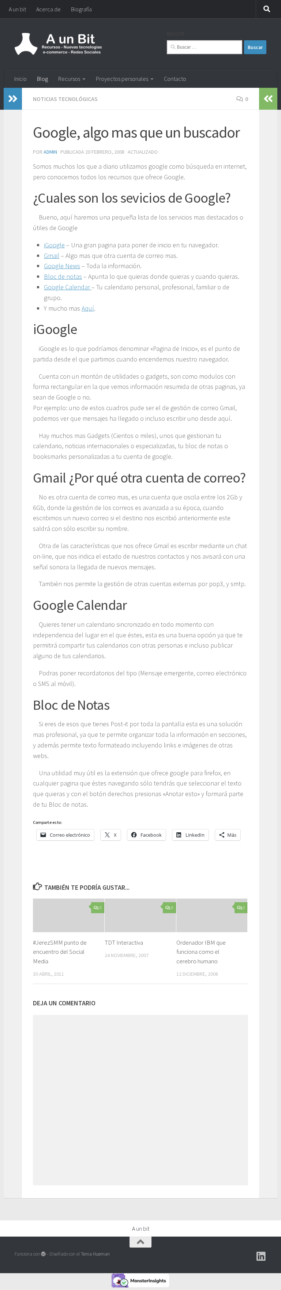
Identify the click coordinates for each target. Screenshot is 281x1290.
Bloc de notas (63, 276)
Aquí (88, 308)
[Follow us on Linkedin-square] (261, 1256)
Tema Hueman (95, 1254)
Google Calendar (67, 287)
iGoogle (54, 245)
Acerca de (48, 9)
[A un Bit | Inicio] (58, 44)
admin (50, 152)
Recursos (69, 78)
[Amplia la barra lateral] (13, 99)
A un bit (17, 9)
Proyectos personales (122, 78)
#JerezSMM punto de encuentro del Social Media (60, 951)
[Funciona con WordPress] (43, 1254)
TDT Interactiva (124, 942)
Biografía (81, 9)
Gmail (51, 255)
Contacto (175, 78)
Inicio (20, 78)
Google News (62, 266)
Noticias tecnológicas (65, 98)
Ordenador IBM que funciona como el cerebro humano (201, 951)
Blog (42, 78)
